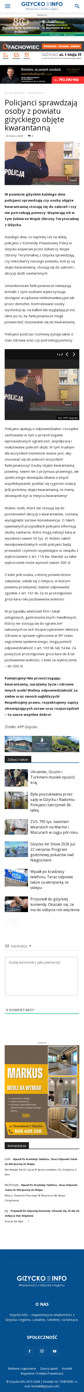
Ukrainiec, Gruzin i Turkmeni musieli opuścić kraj (52, 777)
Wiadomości (36, 93)
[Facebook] (29, 1351)
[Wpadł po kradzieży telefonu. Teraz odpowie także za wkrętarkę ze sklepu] (16, 877)
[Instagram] (42, 1351)
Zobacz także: (17, 759)
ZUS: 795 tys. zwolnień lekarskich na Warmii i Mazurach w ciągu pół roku (54, 827)
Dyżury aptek (49, 1369)
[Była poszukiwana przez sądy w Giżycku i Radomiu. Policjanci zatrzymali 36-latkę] (16, 800)
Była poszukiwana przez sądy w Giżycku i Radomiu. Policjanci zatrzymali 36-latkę (52, 802)
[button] (7, 6)
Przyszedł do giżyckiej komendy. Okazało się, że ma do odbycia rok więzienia (54, 904)
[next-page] (15, 922)
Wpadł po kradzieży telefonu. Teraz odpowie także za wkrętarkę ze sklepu (51, 879)
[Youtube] (54, 1351)
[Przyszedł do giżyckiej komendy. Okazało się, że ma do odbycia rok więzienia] (16, 904)
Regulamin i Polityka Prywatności (42, 1373)
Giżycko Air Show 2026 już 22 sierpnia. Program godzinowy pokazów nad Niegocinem (52, 852)
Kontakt (67, 1369)
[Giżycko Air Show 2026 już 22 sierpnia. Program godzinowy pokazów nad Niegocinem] (16, 849)
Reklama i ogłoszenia (22, 1369)
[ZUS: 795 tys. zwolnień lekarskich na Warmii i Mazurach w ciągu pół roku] (16, 827)
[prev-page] (7, 922)
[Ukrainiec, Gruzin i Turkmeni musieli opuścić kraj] (16, 778)
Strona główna (14, 93)
